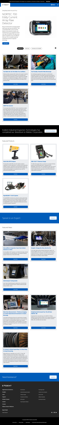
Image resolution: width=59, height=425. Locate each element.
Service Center (41, 394)
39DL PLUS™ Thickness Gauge (38, 161)
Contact (4, 404)
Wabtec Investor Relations (8, 406)
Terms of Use (15, 422)
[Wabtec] (53, 5)
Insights (4, 392)
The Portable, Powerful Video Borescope (41, 71)
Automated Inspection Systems (25, 392)
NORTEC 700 (20, 48)
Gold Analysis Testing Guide (10, 280)
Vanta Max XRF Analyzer (9, 161)
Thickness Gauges (23, 394)
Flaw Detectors (22, 389)
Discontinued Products (42, 399)
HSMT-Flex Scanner (8, 105)
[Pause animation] (55, 48)
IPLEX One (27, 48)
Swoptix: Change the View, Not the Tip (41, 248)
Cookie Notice (28, 422)
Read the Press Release (50, 131)
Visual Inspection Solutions (24, 401)
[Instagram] (53, 412)
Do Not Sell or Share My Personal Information (39, 422)
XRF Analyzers (22, 399)
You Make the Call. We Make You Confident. (14, 71)
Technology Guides (41, 389)
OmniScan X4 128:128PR (36, 48)
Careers (4, 401)
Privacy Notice (21, 422)
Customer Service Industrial (43, 392)
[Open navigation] (57, 4)
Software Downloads (42, 396)
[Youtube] (56, 412)
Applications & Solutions (7, 389)
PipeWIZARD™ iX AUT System (10, 195)
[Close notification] (58, 1)
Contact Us (53, 218)
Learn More (6, 43)
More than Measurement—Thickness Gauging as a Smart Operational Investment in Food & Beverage (15, 313)
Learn (3, 394)
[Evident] (5, 5)
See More (15, 119)
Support (4, 396)
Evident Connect (5, 399)
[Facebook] (51, 412)
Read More (48, 1)
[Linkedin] (54, 412)
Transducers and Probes (24, 396)
